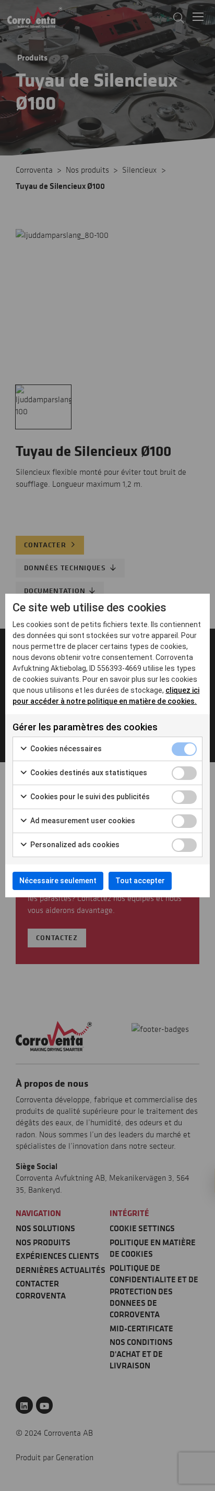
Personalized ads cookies (74, 844)
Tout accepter (140, 880)
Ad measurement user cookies (82, 820)
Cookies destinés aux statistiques (88, 772)
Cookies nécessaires (65, 748)
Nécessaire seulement (58, 880)
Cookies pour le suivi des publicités (89, 796)
